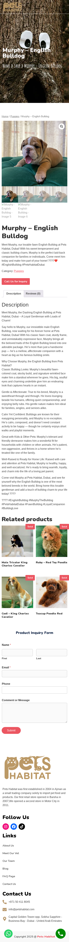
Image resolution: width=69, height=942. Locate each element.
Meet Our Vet (11, 853)
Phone (6, 683)
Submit (11, 730)
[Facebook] (14, 826)
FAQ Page (9, 876)
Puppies (14, 116)
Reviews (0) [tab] (33, 293)
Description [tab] (13, 293)
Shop (17, 66)
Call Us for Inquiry (15, 281)
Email (6, 667)
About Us (8, 845)
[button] (61, 7)
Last (38, 658)
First (4, 658)
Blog (5, 869)
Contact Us (9, 884)
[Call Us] (61, 934)
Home (6, 66)
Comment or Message (16, 700)
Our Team (9, 861)
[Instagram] (6, 826)
